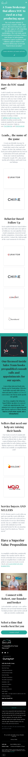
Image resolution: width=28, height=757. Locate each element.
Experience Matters (6, 684)
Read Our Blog (5, 675)
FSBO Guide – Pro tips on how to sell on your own (14, 693)
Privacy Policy (14, 739)
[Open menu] (26, 2)
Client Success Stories (7, 670)
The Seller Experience (7, 679)
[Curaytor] (8, 660)
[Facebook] (2, 652)
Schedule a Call (5, 682)
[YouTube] (5, 652)
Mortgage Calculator (7, 689)
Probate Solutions (6, 696)
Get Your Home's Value (7, 672)
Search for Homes (6, 665)
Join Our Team (5, 686)
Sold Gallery (5, 691)
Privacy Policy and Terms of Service (10, 723)
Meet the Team (5, 668)
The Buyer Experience (7, 677)
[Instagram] (7, 652)
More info (12, 751)
